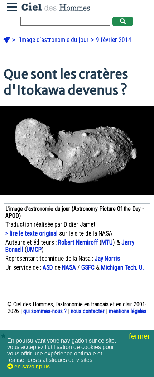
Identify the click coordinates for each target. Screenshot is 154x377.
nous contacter (88, 311)
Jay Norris (107, 258)
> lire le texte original (31, 233)
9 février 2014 (113, 39)
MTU (107, 242)
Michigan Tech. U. (122, 267)
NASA (69, 267)
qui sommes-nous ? (45, 311)
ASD (48, 267)
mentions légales (127, 311)
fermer (140, 336)
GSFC (88, 267)
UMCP (34, 249)
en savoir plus (31, 366)
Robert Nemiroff (78, 242)
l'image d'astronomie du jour (53, 39)
